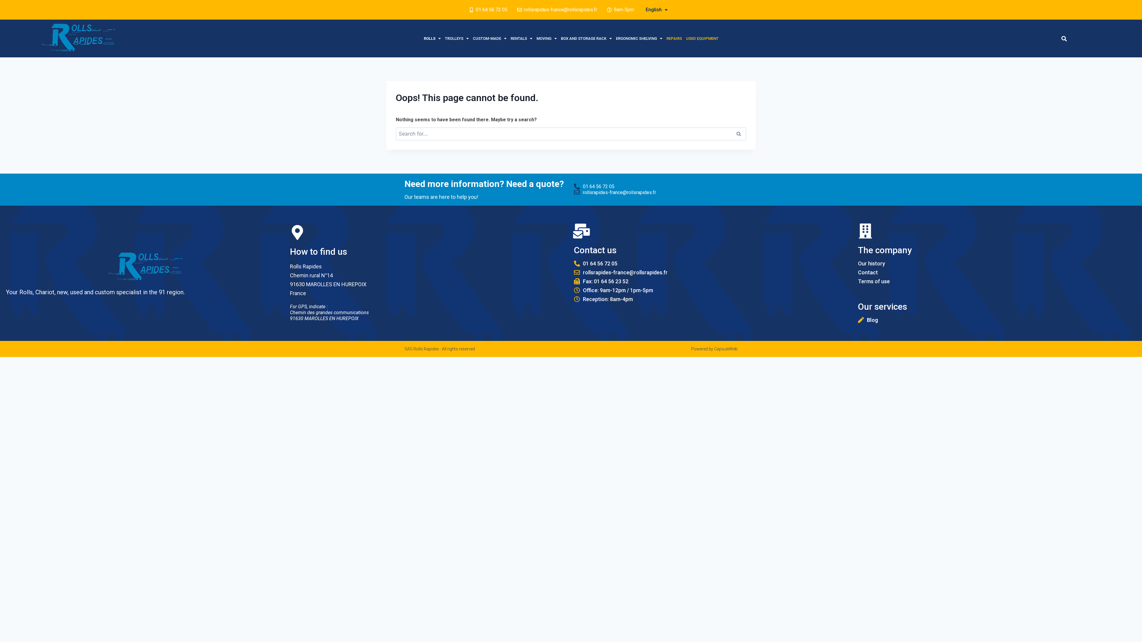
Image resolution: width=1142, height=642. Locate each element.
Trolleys (454, 38)
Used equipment (702, 38)
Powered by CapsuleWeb (714, 349)
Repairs (674, 38)
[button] (1064, 38)
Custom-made (487, 38)
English (654, 9)
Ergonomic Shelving (636, 38)
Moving (544, 38)
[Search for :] (571, 134)
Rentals (519, 38)
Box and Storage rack (583, 38)
